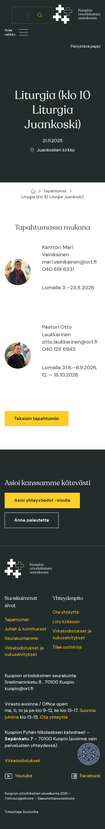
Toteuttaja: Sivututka (21, 811)
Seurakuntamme (21, 638)
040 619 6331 (58, 269)
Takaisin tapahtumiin (36, 419)
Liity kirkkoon (66, 622)
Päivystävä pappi (85, 46)
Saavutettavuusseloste (56, 798)
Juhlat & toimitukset (25, 629)
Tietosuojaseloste (19, 798)
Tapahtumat (17, 620)
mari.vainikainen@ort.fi (69, 261)
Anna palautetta (31, 520)
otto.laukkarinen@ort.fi (69, 341)
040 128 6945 (59, 349)
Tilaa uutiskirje (67, 647)
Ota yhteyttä (65, 612)
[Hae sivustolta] (40, 15)
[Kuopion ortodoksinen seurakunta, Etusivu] (76, 15)
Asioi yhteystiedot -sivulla (42, 500)
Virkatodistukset (22, 760)
